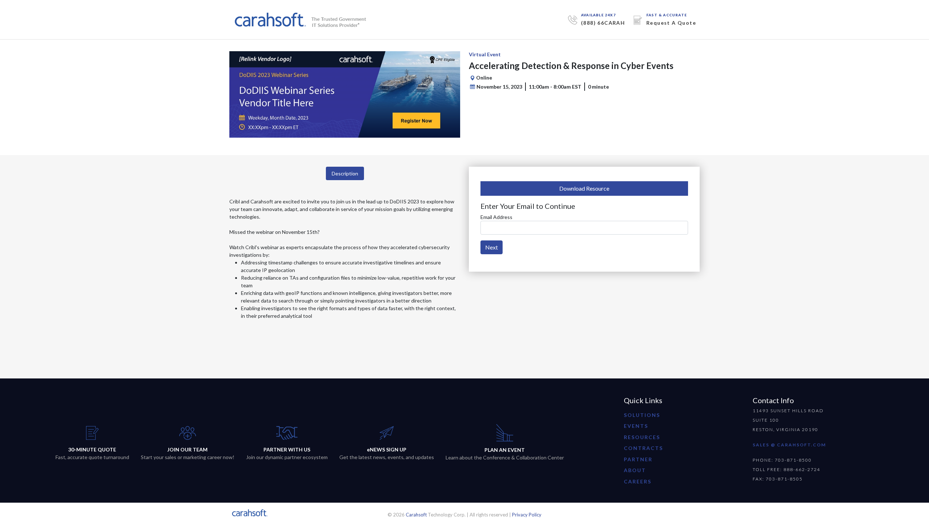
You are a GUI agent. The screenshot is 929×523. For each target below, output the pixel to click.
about (635, 470)
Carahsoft (416, 515)
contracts (643, 448)
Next (491, 247)
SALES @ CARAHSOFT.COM (789, 444)
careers (637, 481)
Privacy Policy (526, 515)
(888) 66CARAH (603, 23)
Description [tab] (345, 173)
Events (636, 426)
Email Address (496, 217)
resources (642, 437)
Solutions (642, 415)
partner (638, 459)
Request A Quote (671, 23)
